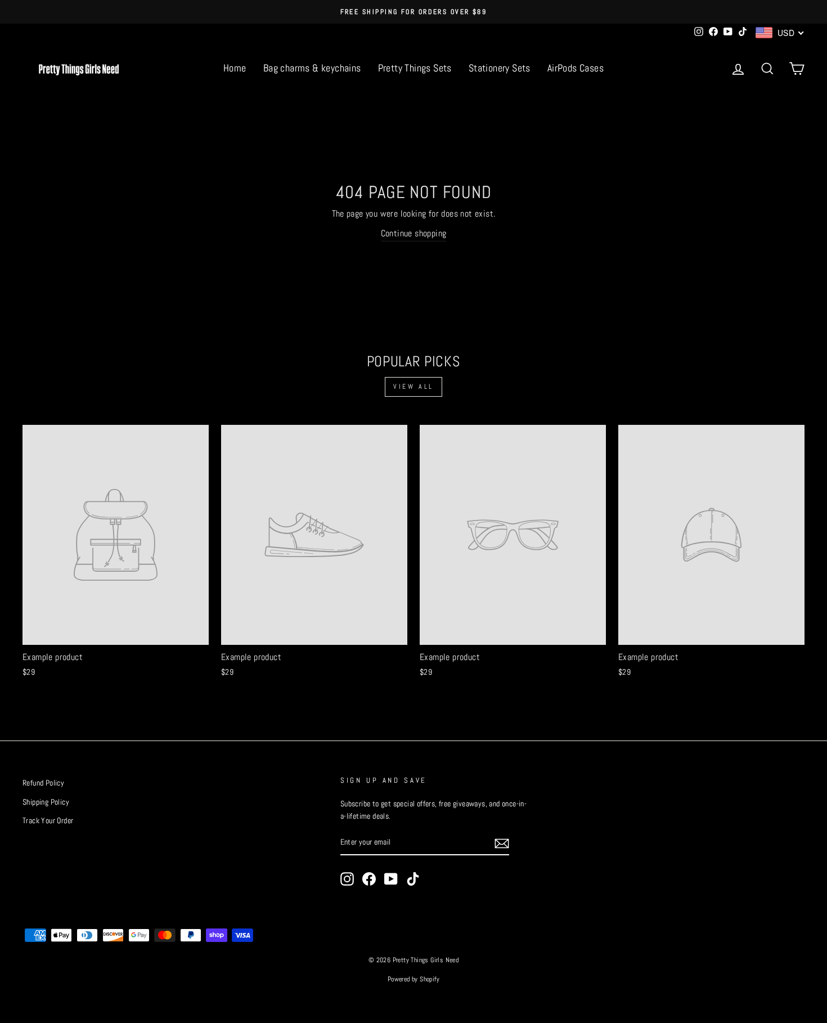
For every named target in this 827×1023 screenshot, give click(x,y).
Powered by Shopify (413, 979)
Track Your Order (48, 820)
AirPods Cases (575, 67)
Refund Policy (43, 783)
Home (234, 67)
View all (413, 386)
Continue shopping (414, 233)
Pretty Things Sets (415, 67)
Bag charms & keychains (312, 67)
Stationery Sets (500, 67)
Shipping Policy (46, 802)
